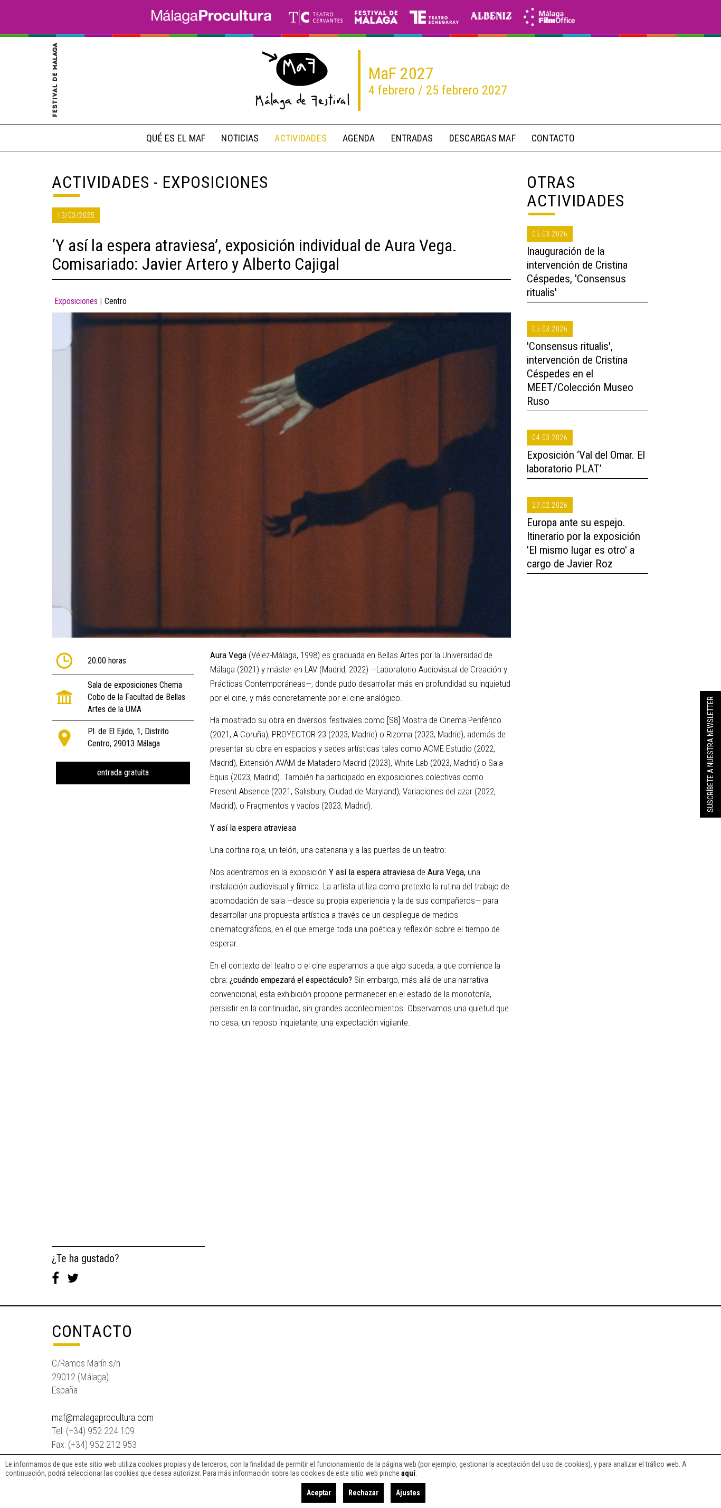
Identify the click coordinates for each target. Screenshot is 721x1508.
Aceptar (319, 1492)
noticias (240, 138)
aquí (408, 1473)
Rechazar (363, 1492)
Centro (116, 301)
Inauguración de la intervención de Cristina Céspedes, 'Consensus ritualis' (577, 272)
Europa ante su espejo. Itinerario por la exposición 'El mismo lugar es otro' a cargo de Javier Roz (583, 543)
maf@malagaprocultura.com (103, 1417)
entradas (412, 138)
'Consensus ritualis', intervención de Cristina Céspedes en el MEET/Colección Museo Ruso (580, 373)
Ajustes (408, 1492)
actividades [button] (300, 138)
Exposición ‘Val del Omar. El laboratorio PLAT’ (586, 462)
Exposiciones (76, 301)
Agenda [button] (359, 138)
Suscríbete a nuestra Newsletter (710, 754)
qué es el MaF (175, 138)
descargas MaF (482, 138)
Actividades (100, 182)
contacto (553, 138)
